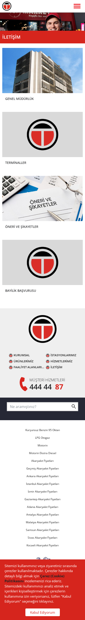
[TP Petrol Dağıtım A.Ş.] (43, 329)
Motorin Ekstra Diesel (42, 453)
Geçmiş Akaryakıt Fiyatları (42, 468)
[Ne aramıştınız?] (73, 406)
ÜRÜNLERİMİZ (23, 361)
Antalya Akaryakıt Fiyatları (42, 514)
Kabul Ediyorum (42, 612)
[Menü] (42, 6)
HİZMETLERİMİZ (61, 361)
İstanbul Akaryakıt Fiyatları (42, 484)
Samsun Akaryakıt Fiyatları (42, 530)
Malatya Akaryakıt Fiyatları (42, 522)
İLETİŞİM (56, 367)
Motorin (43, 445)
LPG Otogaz (42, 438)
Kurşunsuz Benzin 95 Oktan (42, 430)
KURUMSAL (22, 355)
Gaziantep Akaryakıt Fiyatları (42, 499)
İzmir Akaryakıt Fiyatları (42, 491)
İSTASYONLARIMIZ (63, 355)
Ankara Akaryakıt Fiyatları (43, 476)
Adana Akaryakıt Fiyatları (42, 507)
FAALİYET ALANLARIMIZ (30, 367)
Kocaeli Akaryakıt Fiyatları (43, 545)
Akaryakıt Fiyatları (42, 461)
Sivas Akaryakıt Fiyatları (42, 538)
